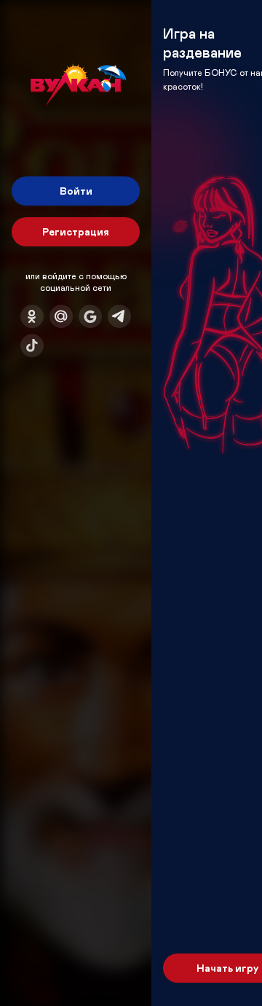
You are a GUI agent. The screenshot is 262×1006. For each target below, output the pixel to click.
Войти (76, 191)
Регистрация (75, 231)
